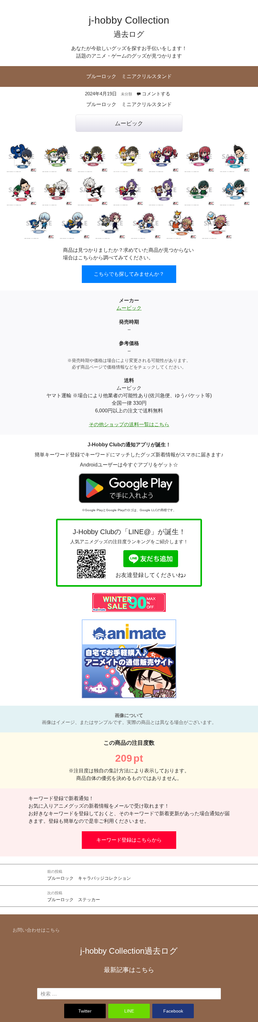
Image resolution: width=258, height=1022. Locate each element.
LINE (129, 1011)
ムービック (129, 123)
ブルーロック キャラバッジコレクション (89, 875)
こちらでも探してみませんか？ (129, 274)
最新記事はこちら (129, 969)
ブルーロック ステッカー (73, 896)
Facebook (173, 1011)
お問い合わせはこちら (36, 930)
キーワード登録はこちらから (129, 840)
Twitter (85, 1011)
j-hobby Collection (129, 951)
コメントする (156, 93)
